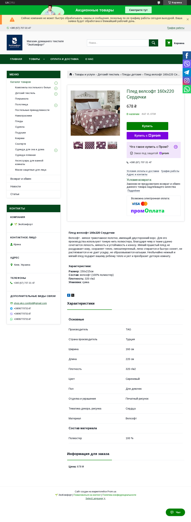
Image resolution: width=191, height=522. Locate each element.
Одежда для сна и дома (29, 149)
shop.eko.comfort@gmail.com (30, 303)
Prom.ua (111, 491)
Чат (178, 512)
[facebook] (68, 295)
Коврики (19, 138)
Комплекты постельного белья (33, 87)
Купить (147, 126)
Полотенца (21, 104)
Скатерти (20, 143)
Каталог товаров (20, 81)
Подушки (20, 132)
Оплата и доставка (64, 59)
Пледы (19, 121)
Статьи (14, 194)
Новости (15, 186)
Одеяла (19, 126)
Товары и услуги (85, 74)
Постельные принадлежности (32, 110)
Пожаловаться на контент (87, 495)
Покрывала (21, 98)
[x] (72, 295)
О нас (89, 59)
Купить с (141, 135)
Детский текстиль (108, 74)
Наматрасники (23, 115)
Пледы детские (131, 74)
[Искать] (153, 42)
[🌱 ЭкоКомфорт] (14, 49)
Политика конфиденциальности (119, 495)
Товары (34, 59)
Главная (16, 59)
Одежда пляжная (25, 155)
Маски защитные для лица (30, 169)
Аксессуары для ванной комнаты (29, 162)
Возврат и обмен (20, 178)
